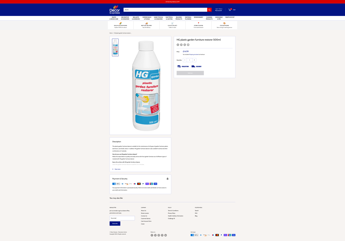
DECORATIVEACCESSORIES (125, 18)
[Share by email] (188, 44)
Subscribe (115, 223)
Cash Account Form (146, 221)
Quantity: (179, 60)
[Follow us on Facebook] (152, 235)
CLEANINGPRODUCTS (209, 18)
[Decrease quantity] (185, 60)
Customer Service (145, 218)
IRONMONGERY (198, 17)
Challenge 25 (171, 218)
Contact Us (144, 216)
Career (142, 224)
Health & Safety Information (175, 216)
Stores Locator (145, 213)
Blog (196, 216)
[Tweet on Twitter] (184, 44)
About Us (143, 210)
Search (197, 210)
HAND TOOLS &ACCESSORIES (158, 18)
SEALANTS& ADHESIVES (136, 18)
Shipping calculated (194, 54)
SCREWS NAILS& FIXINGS (147, 18)
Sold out (190, 73)
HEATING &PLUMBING (188, 18)
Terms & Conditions (173, 210)
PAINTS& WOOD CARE (114, 18)
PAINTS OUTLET (229, 17)
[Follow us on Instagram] (158, 235)
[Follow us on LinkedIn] (165, 235)
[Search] (209, 10)
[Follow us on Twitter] (155, 235)
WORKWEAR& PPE (219, 18)
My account (218, 10)
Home (111, 33)
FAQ (196, 213)
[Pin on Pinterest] (181, 44)
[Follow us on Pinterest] (162, 235)
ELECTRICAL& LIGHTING (169, 18)
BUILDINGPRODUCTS (179, 18)
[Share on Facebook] (178, 44)
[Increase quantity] (194, 60)
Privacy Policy (171, 213)
